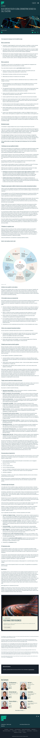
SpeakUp (3, 726)
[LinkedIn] (35, 32)
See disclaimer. (31, 669)
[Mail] (32, 32)
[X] (38, 32)
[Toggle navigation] (38, 3)
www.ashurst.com (9, 657)
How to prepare (7, 627)
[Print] (1, 32)
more (4, 585)
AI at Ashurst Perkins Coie (25, 724)
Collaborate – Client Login (6, 724)
